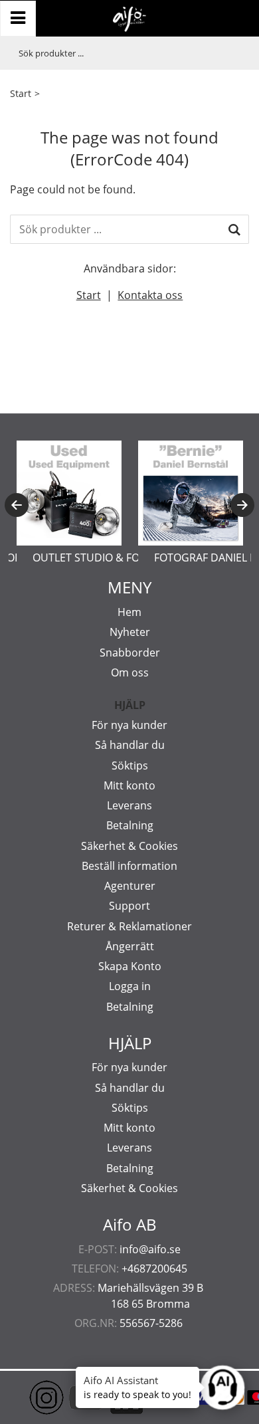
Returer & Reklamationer (129, 926)
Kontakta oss (150, 295)
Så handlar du (130, 745)
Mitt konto (129, 785)
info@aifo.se (150, 1249)
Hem (129, 612)
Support (129, 905)
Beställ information (129, 866)
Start (20, 93)
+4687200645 (154, 1268)
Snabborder (130, 652)
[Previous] (17, 505)
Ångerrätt (130, 946)
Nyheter (130, 632)
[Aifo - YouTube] (66, 1397)
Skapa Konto (129, 966)
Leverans (129, 805)
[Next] (242, 505)
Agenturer (129, 885)
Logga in (130, 986)
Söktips (130, 765)
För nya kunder (129, 725)
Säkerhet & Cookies (129, 846)
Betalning (129, 825)
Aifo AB (130, 1225)
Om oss (130, 672)
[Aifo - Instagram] (26, 1397)
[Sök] (234, 229)
